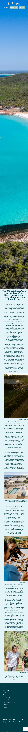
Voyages (4, 727)
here (14, 679)
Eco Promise (6, 700)
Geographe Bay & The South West (12, 722)
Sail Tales (5, 704)
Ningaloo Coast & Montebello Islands (13, 719)
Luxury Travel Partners (9, 702)
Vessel (4, 695)
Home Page (6, 690)
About (4, 692)
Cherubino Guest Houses (12, 343)
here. (21, 340)
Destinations (5, 712)
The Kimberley (7, 717)
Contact (5, 707)
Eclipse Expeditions (7, 686)
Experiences (6, 697)
